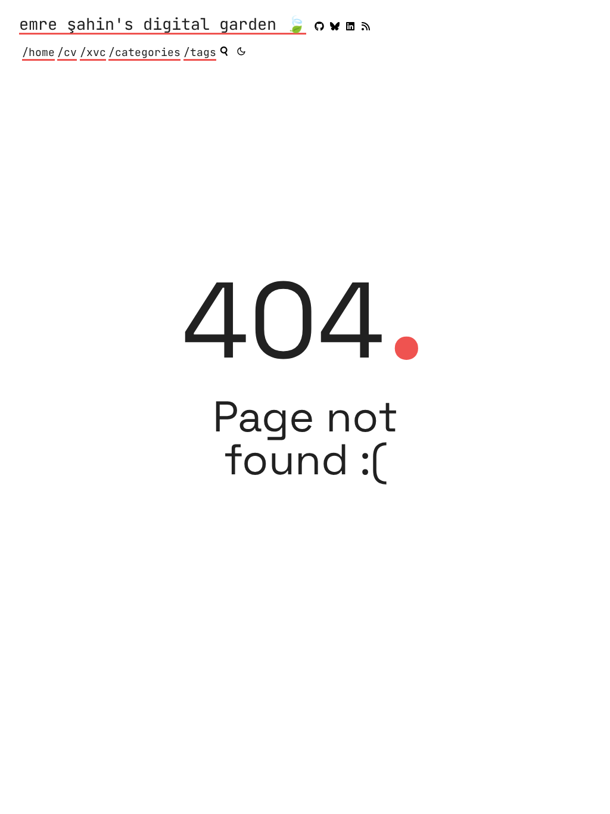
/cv (67, 52)
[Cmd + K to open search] (224, 51)
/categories (144, 52)
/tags (199, 52)
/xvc (93, 52)
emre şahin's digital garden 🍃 (162, 25)
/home (38, 52)
